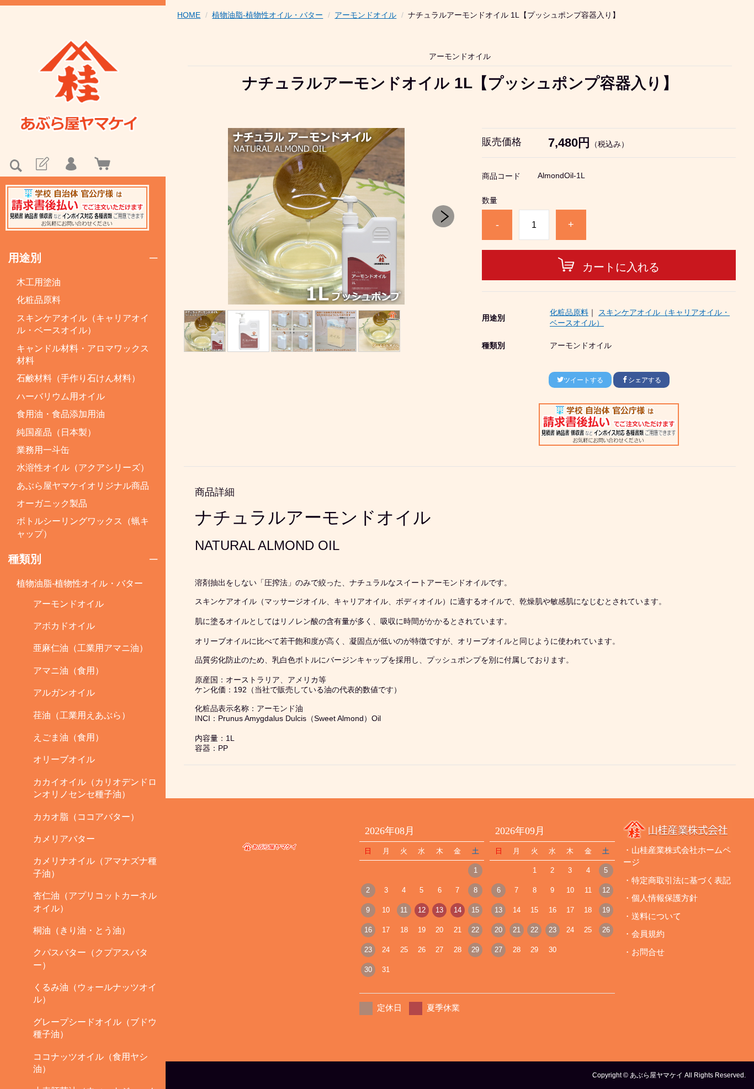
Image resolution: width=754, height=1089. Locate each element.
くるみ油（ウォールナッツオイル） (95, 993)
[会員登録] (41, 164)
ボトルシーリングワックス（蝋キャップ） (83, 527)
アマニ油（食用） (68, 670)
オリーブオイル (64, 759)
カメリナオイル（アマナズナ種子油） (95, 867)
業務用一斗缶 (43, 450)
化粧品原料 (39, 300)
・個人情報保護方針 (660, 898)
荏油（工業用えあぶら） (81, 715)
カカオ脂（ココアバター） (86, 816)
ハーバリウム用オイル (61, 396)
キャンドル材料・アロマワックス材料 (83, 354)
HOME (188, 14)
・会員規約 (644, 933)
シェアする (644, 380)
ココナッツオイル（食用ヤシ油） (90, 1063)
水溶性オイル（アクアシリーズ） (83, 467)
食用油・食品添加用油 (61, 414)
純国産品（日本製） (56, 432)
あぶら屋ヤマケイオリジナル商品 (83, 485)
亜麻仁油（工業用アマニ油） (90, 648)
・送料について (652, 916)
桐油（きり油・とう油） (81, 930)
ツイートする (583, 380)
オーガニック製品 (52, 503)
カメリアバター (64, 839)
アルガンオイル (64, 692)
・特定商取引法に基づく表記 (677, 880)
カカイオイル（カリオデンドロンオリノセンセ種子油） (95, 788)
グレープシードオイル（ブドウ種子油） (95, 1028)
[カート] (100, 164)
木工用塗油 (39, 282)
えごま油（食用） (68, 737)
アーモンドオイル (68, 603)
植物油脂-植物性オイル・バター (80, 583)
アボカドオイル (64, 626)
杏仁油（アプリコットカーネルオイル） (95, 901)
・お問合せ (644, 952)
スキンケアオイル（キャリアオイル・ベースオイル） (83, 324)
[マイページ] (70, 164)
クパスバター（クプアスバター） (90, 958)
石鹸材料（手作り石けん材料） (78, 378)
